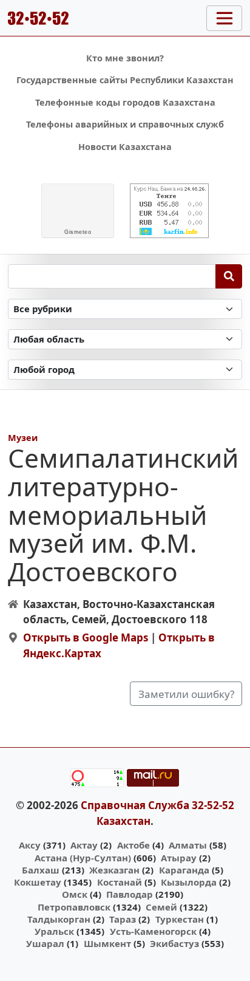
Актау (84, 845)
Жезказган (114, 870)
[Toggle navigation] (224, 18)
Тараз (122, 919)
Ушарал (45, 943)
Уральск (54, 931)
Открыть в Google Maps (85, 637)
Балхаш (40, 870)
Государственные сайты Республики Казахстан (125, 80)
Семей (161, 907)
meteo (77, 232)
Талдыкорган (58, 919)
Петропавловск (74, 907)
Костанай (119, 882)
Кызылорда (189, 882)
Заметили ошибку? (186, 694)
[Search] (229, 276)
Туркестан (179, 919)
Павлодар (129, 894)
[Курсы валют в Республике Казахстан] (169, 210)
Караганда (184, 870)
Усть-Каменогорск (153, 931)
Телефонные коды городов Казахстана (125, 102)
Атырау (179, 858)
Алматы (188, 845)
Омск (74, 894)
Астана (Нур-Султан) (83, 858)
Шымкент (107, 943)
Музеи (23, 437)
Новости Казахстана (125, 146)
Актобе (133, 845)
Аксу (30, 845)
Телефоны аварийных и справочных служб (125, 124)
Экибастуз (174, 943)
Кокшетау (37, 882)
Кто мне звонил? (125, 58)
